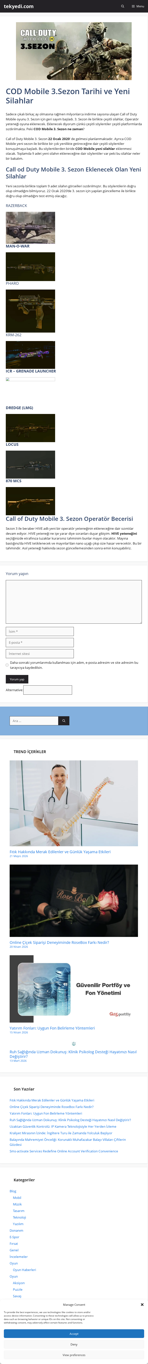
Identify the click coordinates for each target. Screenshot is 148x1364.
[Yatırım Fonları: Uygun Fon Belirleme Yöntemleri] (74, 1020)
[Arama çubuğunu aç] (122, 6)
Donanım (16, 1230)
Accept (74, 1334)
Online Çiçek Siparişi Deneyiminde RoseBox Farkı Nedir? (59, 942)
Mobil (17, 1197)
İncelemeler (19, 1256)
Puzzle (18, 1289)
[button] (142, 1305)
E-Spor (14, 1237)
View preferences (74, 1355)
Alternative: (14, 690)
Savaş (17, 1296)
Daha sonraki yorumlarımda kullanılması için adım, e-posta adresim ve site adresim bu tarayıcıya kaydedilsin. (74, 665)
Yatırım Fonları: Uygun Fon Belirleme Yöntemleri (52, 1028)
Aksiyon (19, 1283)
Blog (13, 1191)
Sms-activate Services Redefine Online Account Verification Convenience (64, 1151)
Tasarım (18, 1211)
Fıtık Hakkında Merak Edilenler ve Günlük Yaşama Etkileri (60, 851)
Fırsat (14, 1243)
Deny (74, 1344)
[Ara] (63, 720)
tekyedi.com (19, 6)
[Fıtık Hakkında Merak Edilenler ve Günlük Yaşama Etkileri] (74, 843)
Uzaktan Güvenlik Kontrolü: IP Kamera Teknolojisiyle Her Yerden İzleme (63, 1126)
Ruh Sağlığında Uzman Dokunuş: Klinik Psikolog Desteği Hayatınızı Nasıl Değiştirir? (73, 1054)
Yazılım (18, 1224)
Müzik (17, 1204)
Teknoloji (19, 1217)
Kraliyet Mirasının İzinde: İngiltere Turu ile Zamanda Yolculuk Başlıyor (61, 1133)
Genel (14, 1250)
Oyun (14, 1263)
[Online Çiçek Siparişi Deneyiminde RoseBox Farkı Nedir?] (74, 934)
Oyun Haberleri (24, 1270)
